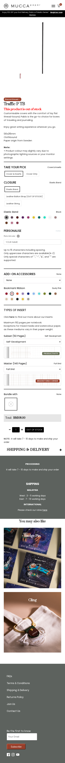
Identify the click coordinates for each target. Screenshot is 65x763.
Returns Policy (15, 697)
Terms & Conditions (18, 683)
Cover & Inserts (13, 173)
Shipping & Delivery (18, 690)
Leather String (13, 203)
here (11, 316)
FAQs (9, 676)
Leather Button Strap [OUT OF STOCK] (24, 196)
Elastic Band (12, 189)
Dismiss (32, 15)
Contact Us (13, 711)
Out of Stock (34, 429)
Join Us (11, 704)
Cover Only (31, 173)
